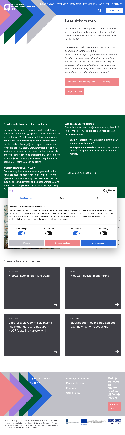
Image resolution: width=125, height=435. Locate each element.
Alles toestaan (98, 243)
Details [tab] (63, 198)
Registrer (72, 91)
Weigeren (27, 243)
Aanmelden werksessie (79, 173)
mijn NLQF (114, 10)
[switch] (48, 233)
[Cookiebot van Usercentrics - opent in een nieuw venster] (105, 191)
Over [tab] (99, 198)
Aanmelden (114, 406)
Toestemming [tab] (26, 198)
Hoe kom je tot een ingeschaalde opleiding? (89, 81)
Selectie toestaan (62, 243)
